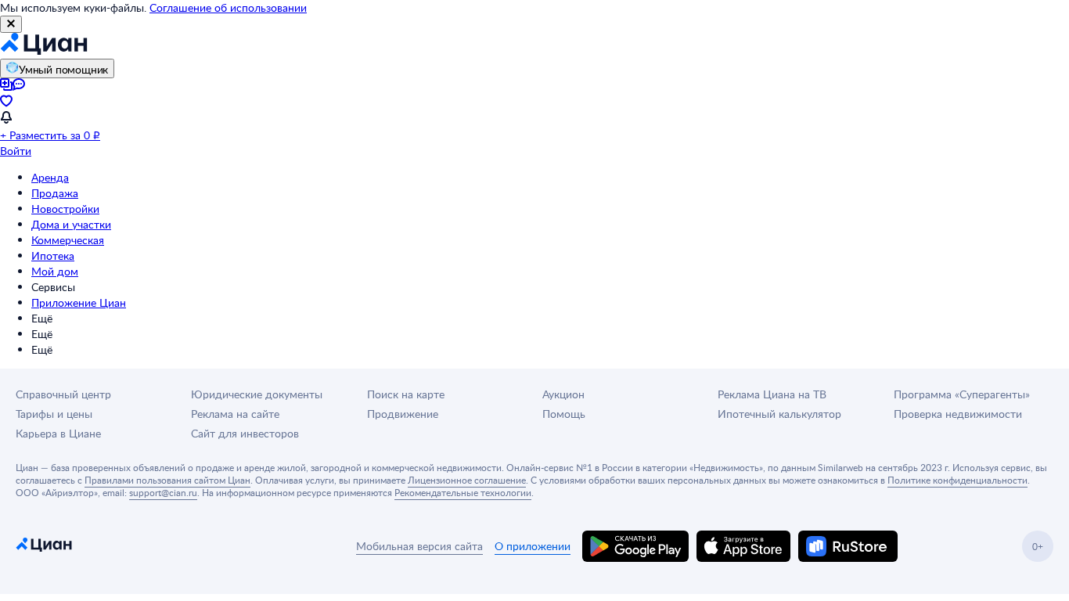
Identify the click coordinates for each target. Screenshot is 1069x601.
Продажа (54, 192)
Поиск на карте (406, 394)
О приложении (532, 545)
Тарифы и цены (54, 413)
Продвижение (402, 413)
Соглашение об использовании (228, 7)
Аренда (50, 177)
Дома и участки (71, 224)
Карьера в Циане (58, 433)
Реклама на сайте (235, 413)
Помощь (563, 413)
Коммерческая (67, 239)
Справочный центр (63, 394)
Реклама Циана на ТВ (772, 394)
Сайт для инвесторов (245, 433)
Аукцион (563, 394)
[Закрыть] (11, 24)
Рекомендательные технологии (462, 492)
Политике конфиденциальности (957, 479)
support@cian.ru (163, 492)
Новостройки (65, 208)
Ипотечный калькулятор (779, 413)
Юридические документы (256, 394)
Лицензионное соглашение (467, 479)
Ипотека (52, 255)
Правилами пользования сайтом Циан (167, 479)
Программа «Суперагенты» (962, 394)
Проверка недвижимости (958, 413)
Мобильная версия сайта (419, 545)
